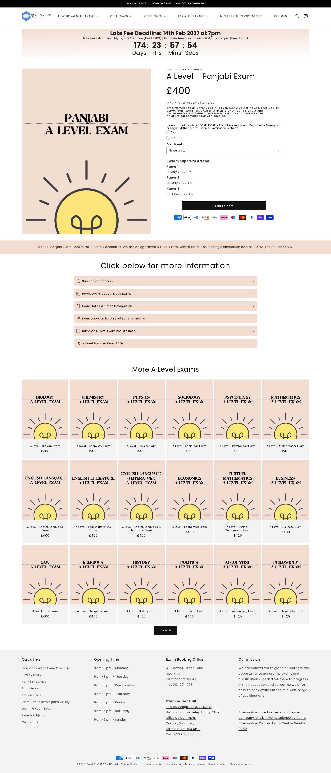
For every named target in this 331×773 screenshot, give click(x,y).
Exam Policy (30, 688)
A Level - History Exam (141, 611)
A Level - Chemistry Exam (93, 446)
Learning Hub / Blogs (36, 708)
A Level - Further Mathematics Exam (238, 528)
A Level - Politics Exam (189, 611)
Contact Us (30, 722)
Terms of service (195, 764)
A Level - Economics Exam (189, 527)
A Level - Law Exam (45, 611)
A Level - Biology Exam (45, 446)
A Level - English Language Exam (45, 528)
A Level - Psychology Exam (238, 446)
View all (166, 630)
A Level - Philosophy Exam (285, 611)
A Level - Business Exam (286, 527)
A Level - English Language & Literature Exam (141, 528)
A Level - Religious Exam (93, 611)
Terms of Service (34, 682)
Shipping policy (217, 764)
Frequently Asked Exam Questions (46, 668)
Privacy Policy (31, 675)
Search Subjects (33, 715)
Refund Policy (31, 695)
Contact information (242, 764)
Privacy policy (173, 764)
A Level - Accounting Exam (237, 611)
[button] (78, 16)
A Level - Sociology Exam (189, 446)
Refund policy (153, 764)
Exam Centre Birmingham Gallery (46, 702)
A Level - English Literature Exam (93, 528)
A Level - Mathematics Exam (286, 446)
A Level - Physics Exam (141, 446)
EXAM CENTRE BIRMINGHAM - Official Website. (114, 764)
